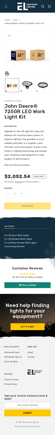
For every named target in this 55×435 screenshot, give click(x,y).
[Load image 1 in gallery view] (12, 85)
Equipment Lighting (30, 422)
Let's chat (28, 326)
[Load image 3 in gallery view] (43, 85)
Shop (15, 20)
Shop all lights (11, 361)
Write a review (27, 285)
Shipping (18, 182)
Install (30, 352)
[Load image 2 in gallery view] (27, 85)
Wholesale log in (12, 352)
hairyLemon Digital (32, 426)
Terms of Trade (11, 379)
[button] (6, 6)
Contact (31, 357)
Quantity (8, 188)
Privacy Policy (10, 384)
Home (7, 20)
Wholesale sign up (13, 357)
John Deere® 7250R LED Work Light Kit (24, 23)
